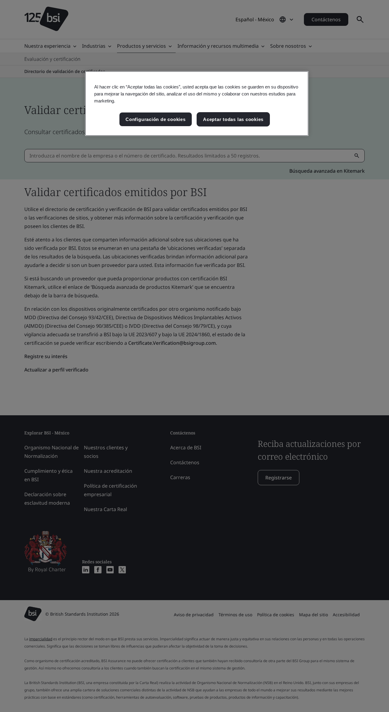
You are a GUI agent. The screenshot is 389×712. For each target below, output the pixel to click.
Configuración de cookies (155, 119)
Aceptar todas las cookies (233, 119)
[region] (196, 103)
